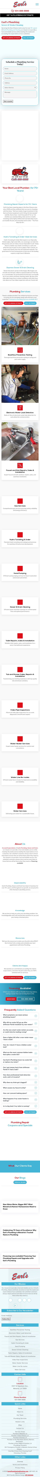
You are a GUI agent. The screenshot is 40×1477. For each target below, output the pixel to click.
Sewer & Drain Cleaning (20, 1350)
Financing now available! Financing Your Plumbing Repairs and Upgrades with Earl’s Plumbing (19, 1258)
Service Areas (20, 1432)
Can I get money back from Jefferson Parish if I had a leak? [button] (16, 1068)
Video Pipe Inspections (20, 1360)
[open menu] (37, 4)
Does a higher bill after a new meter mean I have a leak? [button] (18, 1038)
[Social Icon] (10, 1300)
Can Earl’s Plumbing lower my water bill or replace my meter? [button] (17, 1061)
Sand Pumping (20, 1346)
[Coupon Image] (10, 1135)
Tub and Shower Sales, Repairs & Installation (20, 1356)
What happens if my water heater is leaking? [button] (16, 1100)
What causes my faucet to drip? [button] (14, 1088)
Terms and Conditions (20, 1465)
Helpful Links (20, 1422)
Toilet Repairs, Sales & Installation (20, 1353)
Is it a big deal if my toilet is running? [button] (16, 1106)
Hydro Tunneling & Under (20, 1343)
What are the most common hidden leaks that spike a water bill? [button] (17, 1053)
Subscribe (6, 1319)
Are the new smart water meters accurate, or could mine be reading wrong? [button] (18, 1031)
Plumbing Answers (20, 1445)
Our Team (20, 1415)
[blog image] (20, 1194)
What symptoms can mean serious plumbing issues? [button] (15, 1016)
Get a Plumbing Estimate (20, 15)
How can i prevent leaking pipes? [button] (15, 1093)
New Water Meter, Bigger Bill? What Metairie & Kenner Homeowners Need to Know (19, 1206)
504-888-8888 (22, 10)
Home (20, 1408)
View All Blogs (20, 1182)
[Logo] (20, 4)
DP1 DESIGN (29, 1475)
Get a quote (8, 101)
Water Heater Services (20, 1363)
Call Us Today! (28, 38)
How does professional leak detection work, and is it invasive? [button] (16, 1076)
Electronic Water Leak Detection (20, 1333)
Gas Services (20, 1340)
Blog (20, 1425)
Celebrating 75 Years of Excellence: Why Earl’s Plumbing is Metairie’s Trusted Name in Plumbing (19, 1232)
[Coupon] (11, 48)
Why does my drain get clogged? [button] (15, 1082)
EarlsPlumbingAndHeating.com (17, 1471)
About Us (20, 1412)
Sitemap (20, 1461)
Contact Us (20, 1428)
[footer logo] (20, 1276)
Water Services (20, 1370)
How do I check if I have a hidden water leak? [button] (17, 1046)
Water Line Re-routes (20, 1366)
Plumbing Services (20, 1418)
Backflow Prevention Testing (20, 1330)
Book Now (11, 999)
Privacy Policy (20, 1468)
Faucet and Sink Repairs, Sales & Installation (20, 1336)
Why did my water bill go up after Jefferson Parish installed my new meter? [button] (18, 1023)
